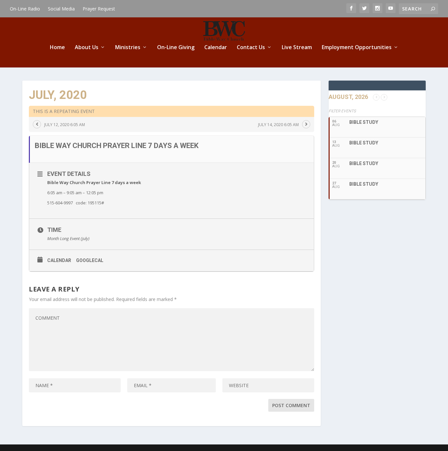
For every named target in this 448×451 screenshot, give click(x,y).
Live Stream (297, 48)
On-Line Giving (175, 48)
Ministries (127, 48)
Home (57, 48)
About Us (86, 48)
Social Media (61, 9)
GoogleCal (89, 260)
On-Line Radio (25, 9)
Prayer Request (99, 9)
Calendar (215, 48)
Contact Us (251, 48)
